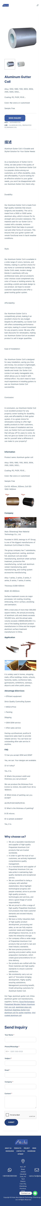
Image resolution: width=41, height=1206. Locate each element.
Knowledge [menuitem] (10, 1151)
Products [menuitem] (17, 1148)
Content (8, 1094)
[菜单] (38, 5)
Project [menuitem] (27, 1148)
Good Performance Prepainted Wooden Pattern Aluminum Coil (20, 1004)
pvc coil (12, 1007)
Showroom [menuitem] (31, 1151)
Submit (11, 1122)
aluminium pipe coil (23, 1007)
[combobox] (7, 1051)
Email (7, 1070)
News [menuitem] (34, 1148)
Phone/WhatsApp (12, 1047)
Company (9, 1082)
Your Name (9, 1035)
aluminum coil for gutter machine (18, 1013)
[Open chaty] (35, 1193)
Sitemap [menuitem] (20, 1154)
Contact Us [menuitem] (20, 1151)
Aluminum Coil (15, 125)
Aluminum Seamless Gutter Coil (17, 1010)
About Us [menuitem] (8, 1148)
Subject (8, 1058)
